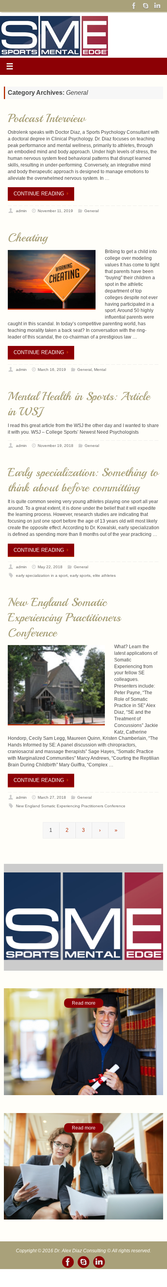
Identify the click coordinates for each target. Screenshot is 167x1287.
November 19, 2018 (55, 445)
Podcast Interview (46, 118)
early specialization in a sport (42, 575)
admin (21, 211)
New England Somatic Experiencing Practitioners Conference (64, 617)
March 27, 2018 (52, 797)
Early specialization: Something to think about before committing (83, 480)
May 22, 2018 (50, 567)
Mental (100, 369)
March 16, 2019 (52, 369)
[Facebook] (134, 6)
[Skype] (145, 6)
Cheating (27, 237)
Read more (84, 1004)
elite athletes (104, 575)
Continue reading (39, 194)
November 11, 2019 (55, 211)
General (91, 211)
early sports (80, 575)
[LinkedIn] (157, 6)
